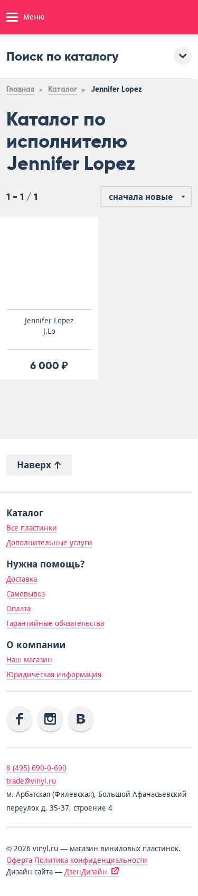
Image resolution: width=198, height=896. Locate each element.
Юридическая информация (53, 674)
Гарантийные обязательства (55, 623)
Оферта (19, 860)
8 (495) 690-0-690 (36, 768)
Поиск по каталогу (62, 56)
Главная (20, 89)
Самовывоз (25, 594)
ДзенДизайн (85, 872)
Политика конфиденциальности (90, 860)
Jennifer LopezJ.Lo (49, 325)
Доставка (21, 579)
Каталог (62, 89)
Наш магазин (29, 660)
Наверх (35, 464)
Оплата (18, 608)
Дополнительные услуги (49, 542)
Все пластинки (31, 528)
